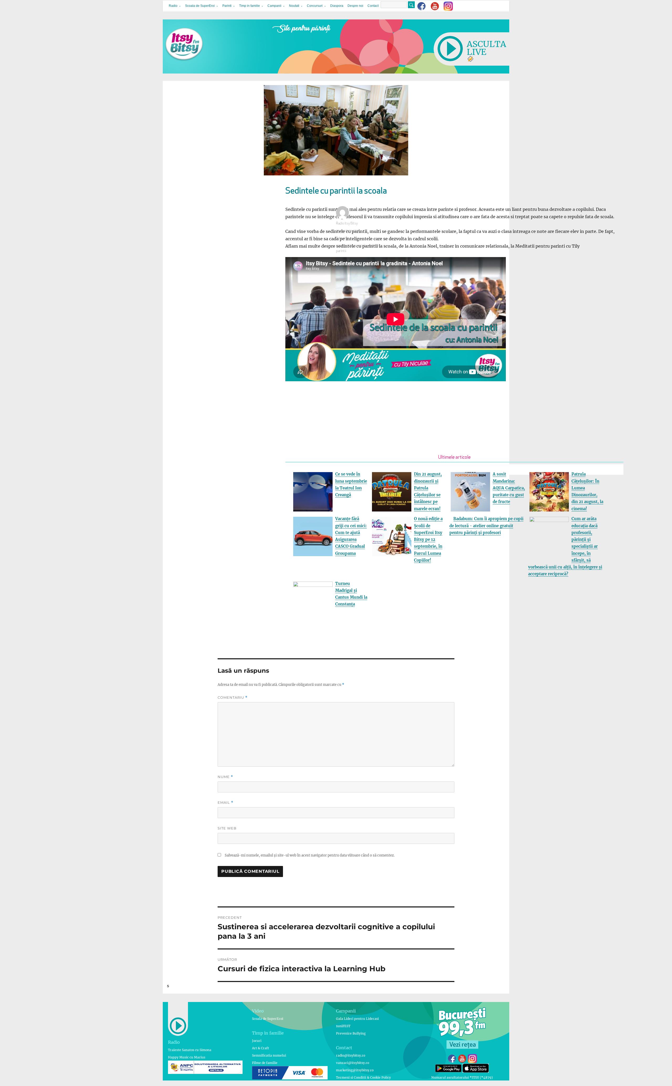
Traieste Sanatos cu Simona (189, 1050)
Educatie (342, 238)
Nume (225, 777)
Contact (373, 6)
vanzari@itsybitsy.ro (352, 1063)
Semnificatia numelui (269, 1055)
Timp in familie (249, 6)
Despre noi (355, 6)
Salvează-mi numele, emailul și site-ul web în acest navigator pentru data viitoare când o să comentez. (310, 855)
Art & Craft (260, 1048)
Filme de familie (264, 1063)
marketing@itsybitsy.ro (355, 1070)
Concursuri (315, 6)
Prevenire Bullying (351, 1033)
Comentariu (233, 697)
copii (339, 245)
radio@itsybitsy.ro (350, 1055)
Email (225, 802)
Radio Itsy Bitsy (347, 223)
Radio (173, 6)
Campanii (274, 6)
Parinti (227, 6)
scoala (362, 245)
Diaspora (336, 6)
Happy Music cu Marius (186, 1057)
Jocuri (256, 1041)
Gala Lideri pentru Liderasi (357, 1019)
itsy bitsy (350, 245)
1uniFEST (343, 1026)
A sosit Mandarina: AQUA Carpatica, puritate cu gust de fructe (509, 488)
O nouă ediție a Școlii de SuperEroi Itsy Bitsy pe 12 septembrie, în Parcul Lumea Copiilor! (428, 539)
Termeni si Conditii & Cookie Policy (363, 1077)
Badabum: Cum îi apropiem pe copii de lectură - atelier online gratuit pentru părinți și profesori (486, 525)
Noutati (294, 6)
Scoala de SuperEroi (200, 6)
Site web (227, 828)
